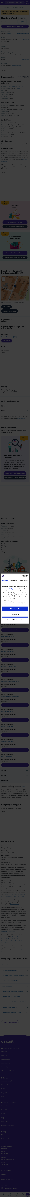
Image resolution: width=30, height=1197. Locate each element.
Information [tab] (13, 580)
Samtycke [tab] (5, 580)
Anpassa (14, 614)
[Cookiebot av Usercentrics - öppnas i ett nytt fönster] (21, 576)
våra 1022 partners (12, 589)
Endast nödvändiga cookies (15, 619)
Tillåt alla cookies (15, 609)
